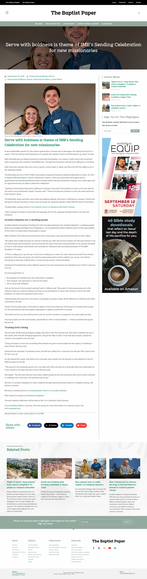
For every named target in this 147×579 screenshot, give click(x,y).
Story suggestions (54, 545)
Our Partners (15, 550)
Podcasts (30, 559)
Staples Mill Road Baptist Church (20, 178)
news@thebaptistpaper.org (127, 573)
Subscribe (74, 545)
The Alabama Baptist (13, 2)
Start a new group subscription (80, 554)
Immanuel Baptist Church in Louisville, (43, 391)
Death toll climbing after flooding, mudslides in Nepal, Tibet (124, 96)
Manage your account (77, 559)
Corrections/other (54, 552)
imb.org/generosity (12, 408)
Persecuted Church (33, 557)
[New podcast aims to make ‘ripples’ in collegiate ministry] (106, 108)
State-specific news (33, 547)
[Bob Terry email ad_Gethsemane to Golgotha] (121, 255)
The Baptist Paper (28, 2)
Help (68, 574)
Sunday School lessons (34, 554)
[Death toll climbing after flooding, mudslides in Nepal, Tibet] (106, 97)
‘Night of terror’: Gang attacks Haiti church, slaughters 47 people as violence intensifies (124, 84)
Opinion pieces (32, 552)
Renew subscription (77, 547)
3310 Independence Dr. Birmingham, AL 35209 (18, 574)
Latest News (68, 24)
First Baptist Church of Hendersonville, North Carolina (53, 207)
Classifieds (107, 24)
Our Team (15, 547)
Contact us (15, 557)
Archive (30, 550)
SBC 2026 (38, 24)
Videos (30, 561)
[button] (139, 13)
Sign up (135, 131)
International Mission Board (41, 76)
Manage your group (77, 557)
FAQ (73, 574)
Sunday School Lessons (88, 24)
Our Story (15, 545)
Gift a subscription (76, 550)
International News (41, 79)
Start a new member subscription (80, 552)
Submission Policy (54, 554)
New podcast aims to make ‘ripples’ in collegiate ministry (125, 107)
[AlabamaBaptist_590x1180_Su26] (121, 177)
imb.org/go (41, 406)
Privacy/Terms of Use (60, 574)
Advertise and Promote (18, 552)
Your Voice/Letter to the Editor (57, 547)
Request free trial (76, 561)
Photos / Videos (53, 550)
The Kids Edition (52, 24)
